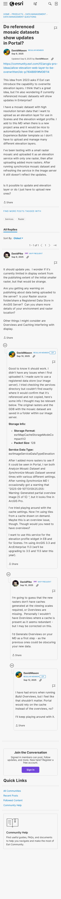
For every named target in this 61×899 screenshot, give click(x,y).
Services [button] (9, 219)
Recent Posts (10, 795)
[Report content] (56, 28)
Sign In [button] (31, 769)
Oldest (18, 238)
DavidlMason (19, 50)
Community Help (12, 805)
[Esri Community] (16, 4)
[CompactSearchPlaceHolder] (50, 3)
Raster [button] (21, 219)
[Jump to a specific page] (55, 245)
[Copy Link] (52, 58)
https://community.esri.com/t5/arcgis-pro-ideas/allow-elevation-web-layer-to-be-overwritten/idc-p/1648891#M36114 (30, 67)
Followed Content (13, 800)
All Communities (12, 790)
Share (8, 202)
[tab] (10, 229)
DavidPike (17, 253)
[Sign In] (56, 3)
